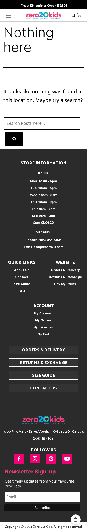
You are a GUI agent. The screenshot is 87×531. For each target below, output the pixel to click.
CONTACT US (43, 388)
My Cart (44, 334)
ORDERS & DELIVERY (43, 350)
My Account (43, 313)
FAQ (21, 291)
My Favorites (43, 327)
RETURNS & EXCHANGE (43, 362)
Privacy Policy (65, 284)
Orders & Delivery (65, 270)
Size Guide (22, 284)
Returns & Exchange (65, 277)
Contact (21, 277)
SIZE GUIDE (43, 375)
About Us (21, 270)
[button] (79, 15)
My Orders (43, 320)
